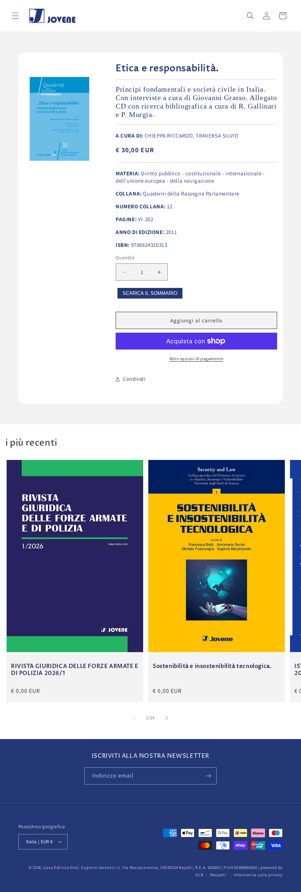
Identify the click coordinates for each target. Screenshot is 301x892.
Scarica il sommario (150, 293)
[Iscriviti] (208, 776)
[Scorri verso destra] (167, 718)
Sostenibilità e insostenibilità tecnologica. (212, 666)
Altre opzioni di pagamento (197, 358)
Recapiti (218, 874)
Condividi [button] (134, 379)
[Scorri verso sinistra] (134, 718)
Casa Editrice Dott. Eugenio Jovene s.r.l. (82, 867)
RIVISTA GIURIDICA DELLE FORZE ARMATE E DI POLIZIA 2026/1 (74, 670)
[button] (15, 16)
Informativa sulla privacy (258, 874)
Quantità (125, 258)
